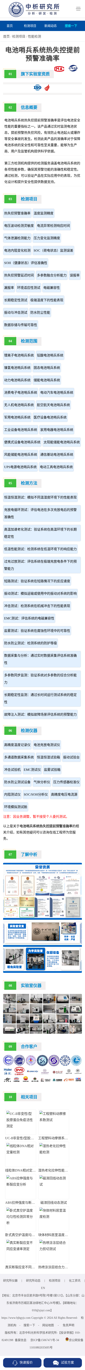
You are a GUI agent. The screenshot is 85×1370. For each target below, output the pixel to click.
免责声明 (68, 1325)
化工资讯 (74, 1280)
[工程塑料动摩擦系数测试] (53, 1120)
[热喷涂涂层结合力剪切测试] (53, 1249)
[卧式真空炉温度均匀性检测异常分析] (20, 1223)
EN (43, 1288)
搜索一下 (71, 25)
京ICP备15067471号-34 (44, 1340)
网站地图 (48, 1325)
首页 (10, 25)
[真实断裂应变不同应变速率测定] (20, 1249)
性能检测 (34, 36)
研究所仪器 (10, 1280)
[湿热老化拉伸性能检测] (53, 1152)
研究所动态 (33, 1280)
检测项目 (30, 25)
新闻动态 (50, 25)
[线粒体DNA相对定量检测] (20, 1152)
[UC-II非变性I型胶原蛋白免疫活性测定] (20, 1126)
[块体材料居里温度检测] (53, 1216)
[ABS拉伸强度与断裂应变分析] (20, 1184)
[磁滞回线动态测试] (53, 1184)
